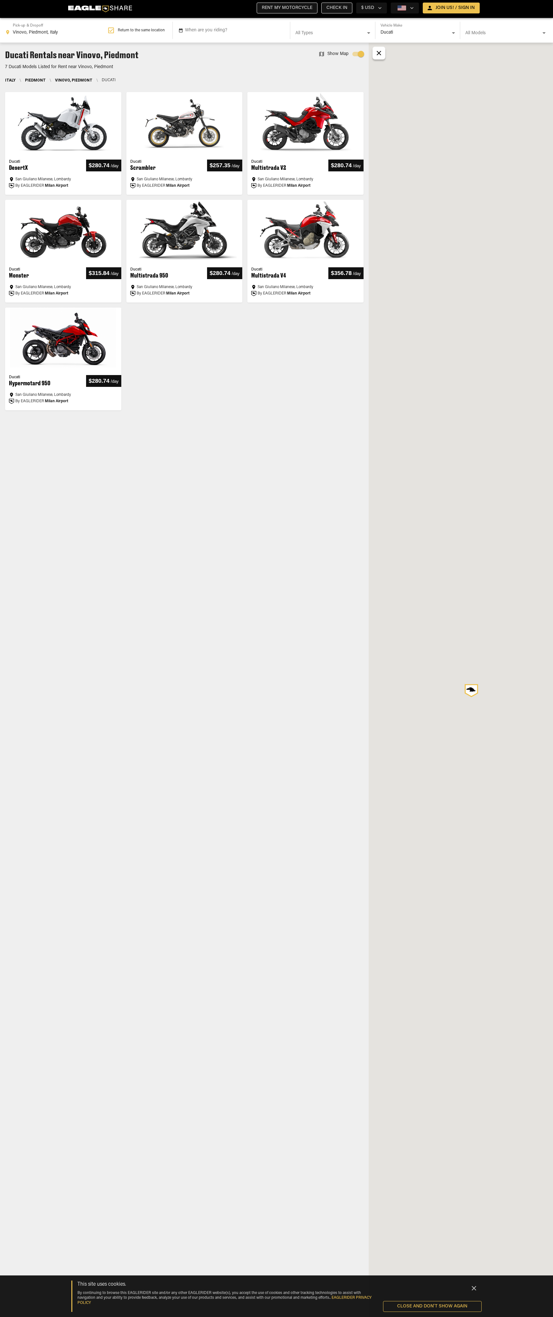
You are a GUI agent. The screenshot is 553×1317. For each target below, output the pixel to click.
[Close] (474, 1288)
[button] (287, 8)
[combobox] (56, 30)
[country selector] (405, 8)
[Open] (368, 32)
